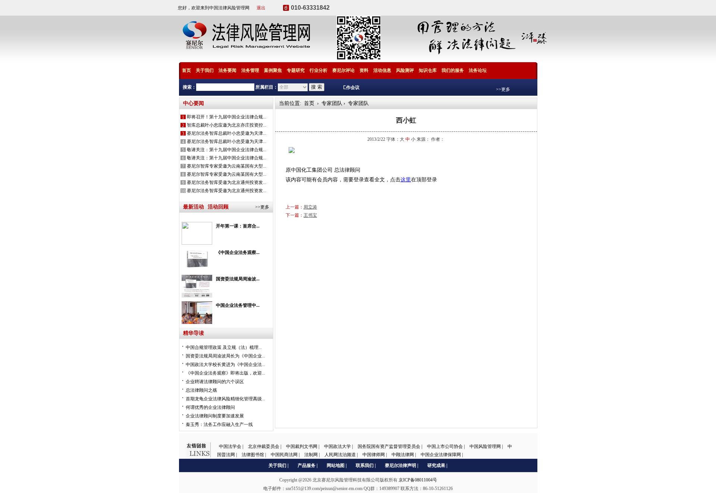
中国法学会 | (231, 446)
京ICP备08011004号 (418, 480)
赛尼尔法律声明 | (401, 465)
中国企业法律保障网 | (442, 454)
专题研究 (296, 70)
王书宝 (310, 215)
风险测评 (405, 70)
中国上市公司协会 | (446, 446)
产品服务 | (308, 465)
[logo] (248, 58)
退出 (261, 7)
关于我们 (205, 70)
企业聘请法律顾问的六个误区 (215, 381)
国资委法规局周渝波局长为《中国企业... (225, 356)
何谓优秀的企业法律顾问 (210, 407)
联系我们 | (366, 465)
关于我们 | (278, 465)
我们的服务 (453, 70)
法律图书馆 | (254, 454)
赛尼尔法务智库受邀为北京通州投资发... (226, 182)
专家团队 (331, 103)
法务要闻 (227, 70)
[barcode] (358, 58)
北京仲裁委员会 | (265, 446)
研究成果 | (437, 465)
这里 (406, 179)
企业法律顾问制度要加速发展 (215, 416)
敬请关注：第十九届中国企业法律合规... (226, 149)
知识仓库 (428, 70)
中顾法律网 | (404, 454)
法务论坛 (478, 70)
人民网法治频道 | (341, 454)
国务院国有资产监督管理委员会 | (390, 446)
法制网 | (312, 454)
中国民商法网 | (286, 454)
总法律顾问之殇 (201, 390)
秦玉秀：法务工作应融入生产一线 (219, 424)
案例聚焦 (273, 70)
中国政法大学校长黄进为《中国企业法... (225, 364)
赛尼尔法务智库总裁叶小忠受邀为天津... (226, 133)
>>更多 (503, 89)
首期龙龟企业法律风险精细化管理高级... (225, 398)
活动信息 (382, 70)
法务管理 (250, 70)
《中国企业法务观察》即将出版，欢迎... (225, 373)
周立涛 (310, 207)
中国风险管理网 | (487, 446)
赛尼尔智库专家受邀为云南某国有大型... (226, 166)
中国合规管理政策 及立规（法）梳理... (224, 347)
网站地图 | (337, 465)
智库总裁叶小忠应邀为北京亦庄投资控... (226, 125)
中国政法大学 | (339, 446)
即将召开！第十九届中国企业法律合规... (226, 117)
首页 (186, 70)
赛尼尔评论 (343, 70)
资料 (363, 70)
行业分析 (318, 70)
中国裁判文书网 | (303, 446)
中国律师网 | (375, 454)
